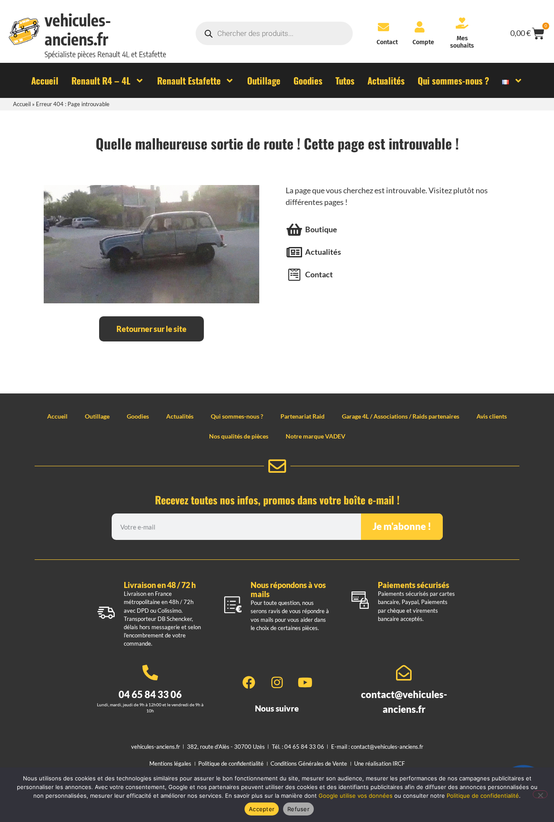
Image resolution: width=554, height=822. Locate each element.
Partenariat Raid (302, 416)
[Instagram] (277, 682)
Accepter (261, 809)
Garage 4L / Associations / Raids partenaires (400, 416)
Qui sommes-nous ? (237, 416)
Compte (423, 42)
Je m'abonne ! (402, 526)
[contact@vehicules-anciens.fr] (404, 673)
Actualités (179, 416)
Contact (387, 42)
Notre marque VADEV (315, 436)
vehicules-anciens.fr (78, 29)
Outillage (97, 416)
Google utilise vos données (356, 795)
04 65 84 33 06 (150, 694)
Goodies (138, 416)
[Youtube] (305, 682)
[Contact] (383, 26)
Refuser (298, 809)
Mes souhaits (462, 42)
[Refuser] (540, 794)
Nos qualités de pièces (238, 436)
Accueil (22, 104)
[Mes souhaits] (462, 23)
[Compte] (419, 26)
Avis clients (492, 416)
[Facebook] (249, 682)
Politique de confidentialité (483, 795)
